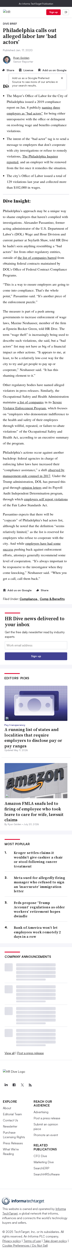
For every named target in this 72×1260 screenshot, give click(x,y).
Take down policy (55, 1241)
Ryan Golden (21, 57)
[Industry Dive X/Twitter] (22, 1085)
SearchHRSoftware (47, 1174)
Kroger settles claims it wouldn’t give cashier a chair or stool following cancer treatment (38, 859)
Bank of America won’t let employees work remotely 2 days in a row (37, 932)
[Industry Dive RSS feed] (30, 1085)
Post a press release (30, 1053)
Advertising (41, 1112)
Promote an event (46, 1135)
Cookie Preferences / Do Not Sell (25, 1245)
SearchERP (41, 1168)
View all (10, 1053)
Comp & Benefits (52, 599)
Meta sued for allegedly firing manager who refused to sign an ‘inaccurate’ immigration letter (39, 884)
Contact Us (10, 1120)
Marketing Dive (44, 1162)
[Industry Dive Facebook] (14, 1085)
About (7, 1108)
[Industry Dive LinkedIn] (6, 1085)
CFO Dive (40, 1156)
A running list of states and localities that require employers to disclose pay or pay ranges (33, 738)
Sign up (53, 12)
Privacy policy (11, 1241)
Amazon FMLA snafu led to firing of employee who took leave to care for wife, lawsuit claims (34, 811)
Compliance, (29, 599)
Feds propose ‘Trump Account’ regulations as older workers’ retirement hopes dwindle (39, 909)
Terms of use (32, 1241)
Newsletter (10, 1126)
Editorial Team (12, 1114)
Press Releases (13, 1143)
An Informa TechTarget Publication (36, 3)
